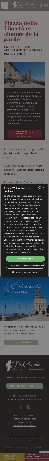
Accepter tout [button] (25, 258)
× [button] (43, 187)
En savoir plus (24, 252)
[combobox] (39, 187)
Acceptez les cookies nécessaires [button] (27, 266)
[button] (24, 272)
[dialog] (24, 230)
